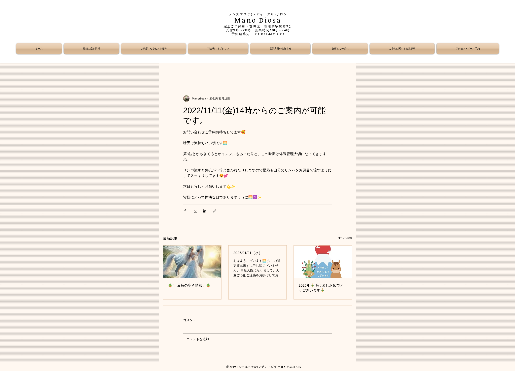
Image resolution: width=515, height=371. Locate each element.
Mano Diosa (258, 20)
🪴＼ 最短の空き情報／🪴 (189, 285)
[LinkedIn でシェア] (205, 211)
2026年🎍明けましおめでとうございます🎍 (321, 287)
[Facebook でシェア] (185, 211)
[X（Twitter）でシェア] (195, 211)
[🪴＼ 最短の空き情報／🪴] (192, 262)
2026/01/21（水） (247, 253)
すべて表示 (345, 237)
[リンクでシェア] (214, 211)
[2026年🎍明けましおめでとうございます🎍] (323, 262)
